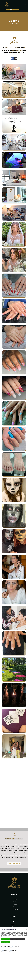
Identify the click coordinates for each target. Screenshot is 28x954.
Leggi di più (2, 936)
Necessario (7, 946)
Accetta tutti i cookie (5, 942)
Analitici (6, 950)
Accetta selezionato (5, 939)
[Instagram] (15, 58)
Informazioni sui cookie (19, 939)
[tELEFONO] (14, 921)
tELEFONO (14, 924)
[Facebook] (12, 58)
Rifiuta (12, 939)
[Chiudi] (26, 929)
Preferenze (16, 946)
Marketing (14, 950)
